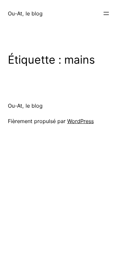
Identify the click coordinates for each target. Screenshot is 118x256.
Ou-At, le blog (25, 13)
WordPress (80, 121)
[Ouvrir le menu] (106, 13)
